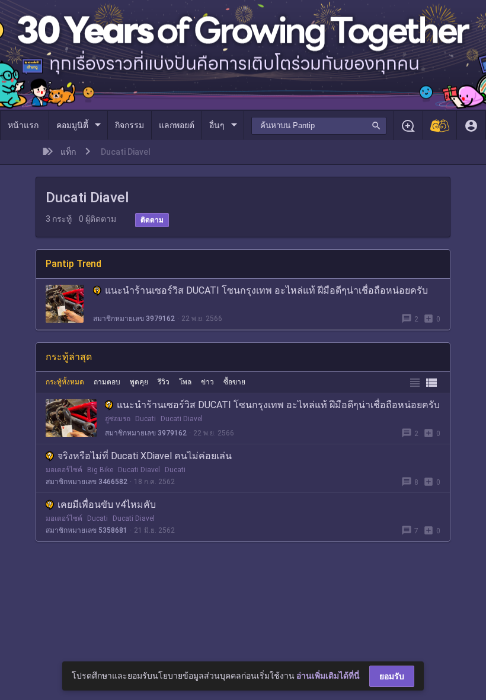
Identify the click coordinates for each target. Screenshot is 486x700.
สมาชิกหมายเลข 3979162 (134, 318)
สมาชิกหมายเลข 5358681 (86, 530)
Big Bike (100, 470)
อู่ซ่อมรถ (117, 419)
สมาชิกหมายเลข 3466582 (86, 482)
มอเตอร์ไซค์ (64, 470)
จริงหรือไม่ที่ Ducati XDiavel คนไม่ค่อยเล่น (144, 456)
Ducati (145, 419)
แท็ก (68, 152)
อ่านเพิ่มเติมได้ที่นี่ (328, 675)
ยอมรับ (391, 676)
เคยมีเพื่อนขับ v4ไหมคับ (106, 504)
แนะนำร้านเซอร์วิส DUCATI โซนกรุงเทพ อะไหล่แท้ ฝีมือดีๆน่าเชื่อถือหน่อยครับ (266, 290)
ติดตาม (152, 220)
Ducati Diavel (182, 419)
